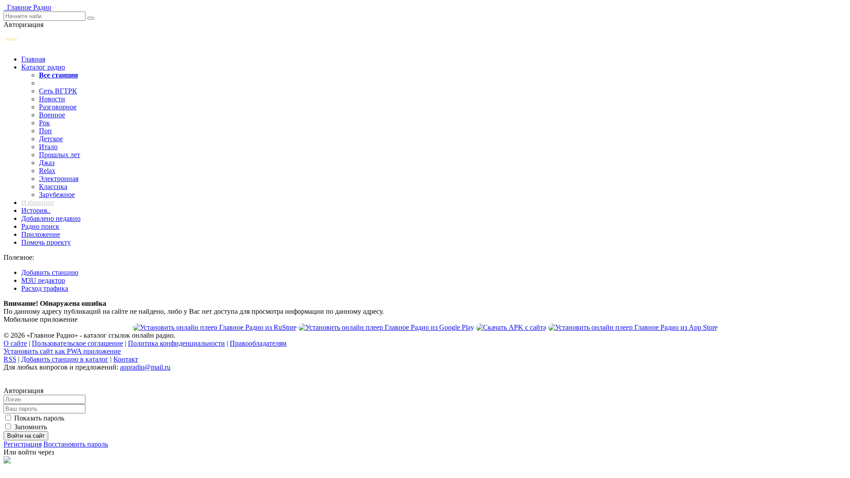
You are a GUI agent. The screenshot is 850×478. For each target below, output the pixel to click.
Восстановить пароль (75, 444)
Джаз (46, 162)
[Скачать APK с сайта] (511, 327)
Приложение (40, 234)
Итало (48, 146)
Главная (33, 59)
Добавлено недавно (51, 218)
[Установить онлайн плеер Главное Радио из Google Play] (386, 327)
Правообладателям (258, 343)
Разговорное (58, 107)
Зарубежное (57, 194)
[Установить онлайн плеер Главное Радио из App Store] (633, 327)
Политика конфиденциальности (176, 343)
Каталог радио (43, 67)
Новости (52, 99)
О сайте (15, 343)
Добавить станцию (49, 272)
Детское (51, 139)
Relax (47, 170)
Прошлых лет (59, 154)
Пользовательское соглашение (77, 343)
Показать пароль (38, 418)
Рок (44, 123)
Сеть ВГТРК (58, 91)
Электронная (58, 178)
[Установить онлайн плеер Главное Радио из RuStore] (215, 327)
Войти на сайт (26, 435)
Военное (52, 115)
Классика (53, 186)
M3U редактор (43, 280)
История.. (35, 210)
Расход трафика (44, 288)
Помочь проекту (46, 242)
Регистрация (23, 444)
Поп (45, 131)
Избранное (37, 202)
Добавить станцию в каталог (64, 359)
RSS (10, 359)
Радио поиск (40, 226)
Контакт (125, 359)
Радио (27, 7)
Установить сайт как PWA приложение (62, 351)
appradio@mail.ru (145, 367)
